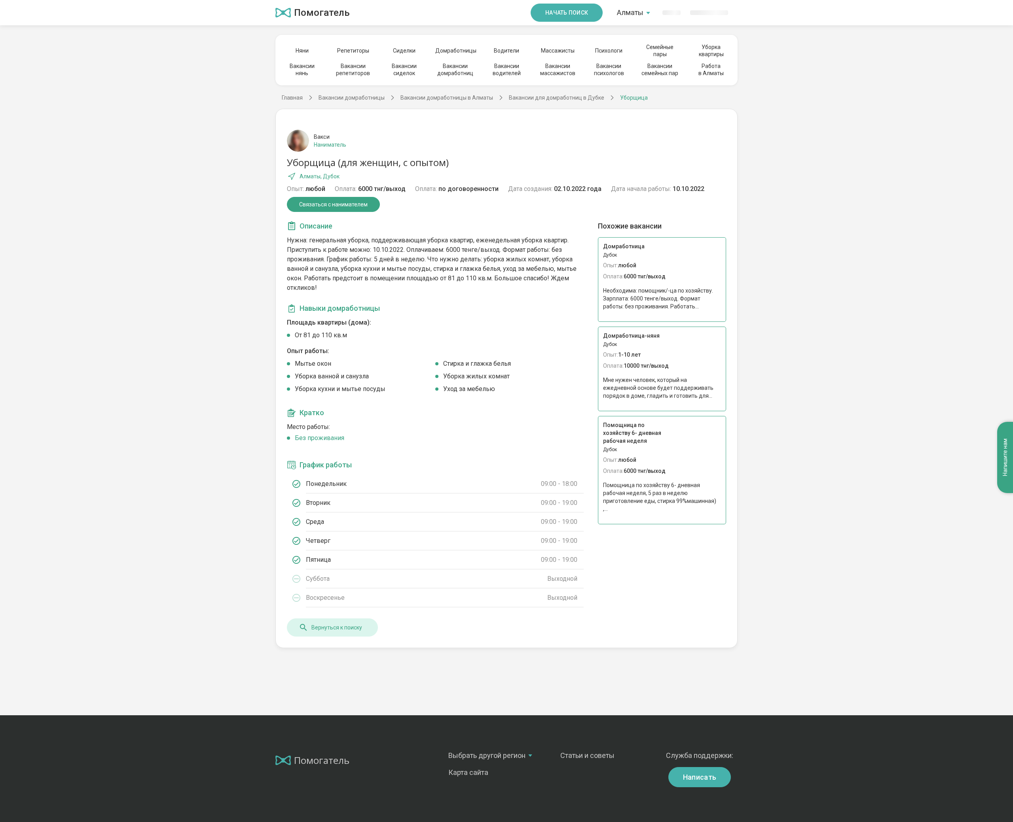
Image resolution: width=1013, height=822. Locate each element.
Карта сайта (468, 772)
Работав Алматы (711, 69)
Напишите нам (1005, 457)
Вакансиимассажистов (557, 69)
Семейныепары (659, 50)
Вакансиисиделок (404, 69)
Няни (302, 50)
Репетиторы (353, 50)
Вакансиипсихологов (609, 69)
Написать (700, 777)
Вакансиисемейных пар (659, 69)
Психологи (608, 50)
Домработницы (455, 50)
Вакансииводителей (507, 69)
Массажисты (558, 50)
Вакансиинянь (302, 69)
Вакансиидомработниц (455, 69)
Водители (506, 50)
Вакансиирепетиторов (353, 69)
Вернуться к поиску (336, 627)
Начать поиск (566, 12)
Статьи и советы (587, 755)
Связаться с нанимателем (333, 204)
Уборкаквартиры (711, 50)
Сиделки (404, 50)
